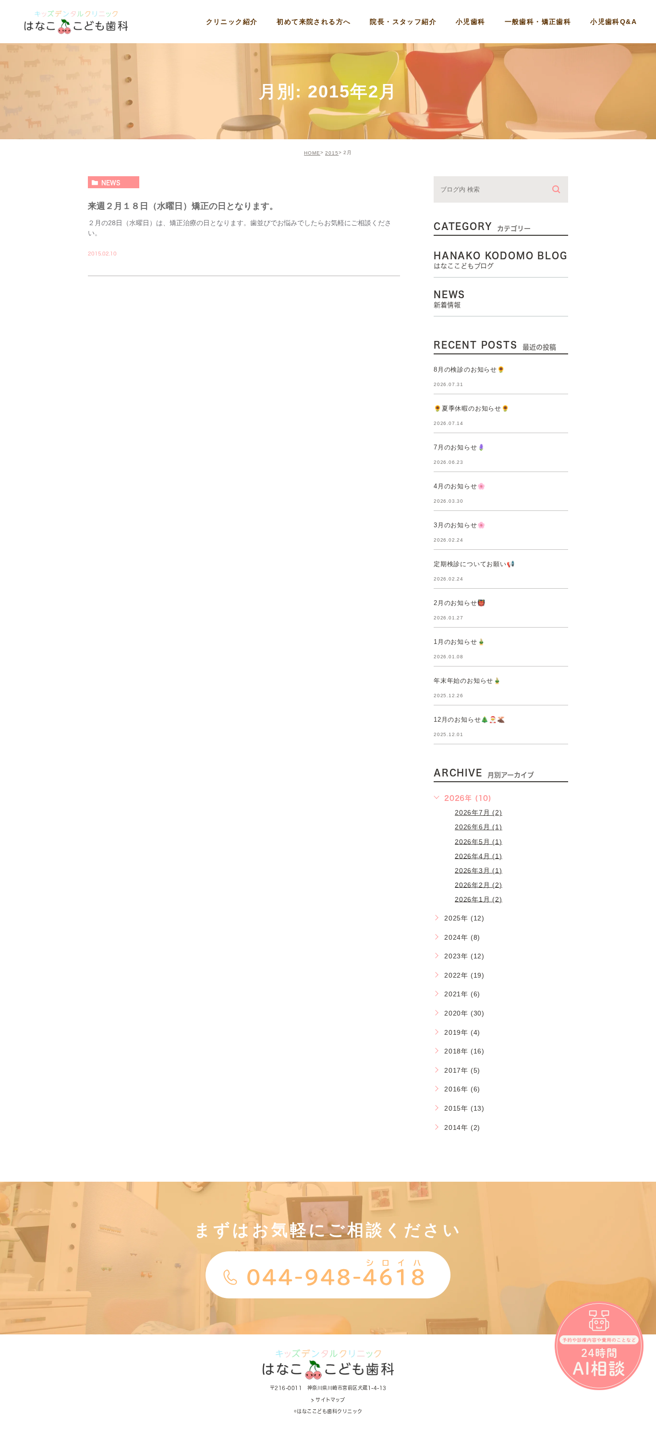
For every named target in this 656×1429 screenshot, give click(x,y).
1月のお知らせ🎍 (459, 641)
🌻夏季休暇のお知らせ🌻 (472, 408)
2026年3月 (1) (478, 870)
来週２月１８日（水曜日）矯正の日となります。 (183, 206)
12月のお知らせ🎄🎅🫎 (469, 719)
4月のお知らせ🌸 (459, 486)
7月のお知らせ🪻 (459, 447)
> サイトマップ (328, 1399)
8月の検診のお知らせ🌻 (469, 369)
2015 (332, 153)
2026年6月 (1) (478, 827)
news (111, 182)
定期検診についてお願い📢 (474, 564)
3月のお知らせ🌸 (459, 525)
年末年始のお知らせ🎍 (467, 680)
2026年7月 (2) (478, 812)
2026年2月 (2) (478, 884)
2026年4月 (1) (478, 856)
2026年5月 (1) (478, 841)
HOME (312, 153)
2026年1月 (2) (478, 899)
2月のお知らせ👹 (459, 602)
